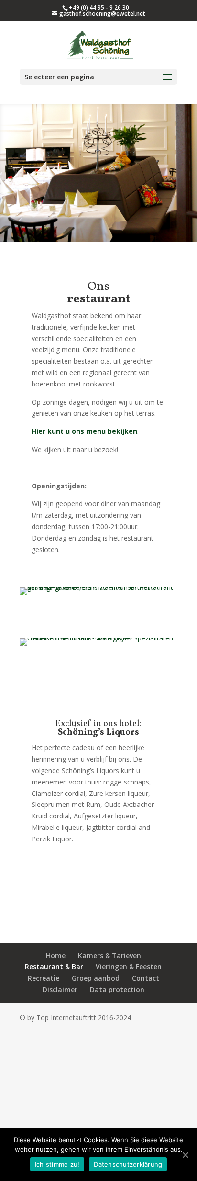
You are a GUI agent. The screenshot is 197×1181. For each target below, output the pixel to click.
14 (143, 589)
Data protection (117, 989)
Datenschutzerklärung (128, 1164)
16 (159, 589)
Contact (145, 977)
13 (135, 589)
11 (118, 589)
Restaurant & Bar (54, 966)
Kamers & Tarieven (109, 955)
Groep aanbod (96, 977)
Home (56, 955)
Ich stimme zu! (57, 1164)
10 (110, 589)
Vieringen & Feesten (129, 966)
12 (127, 589)
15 (151, 589)
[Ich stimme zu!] (185, 1154)
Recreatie (43, 977)
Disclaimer (60, 989)
